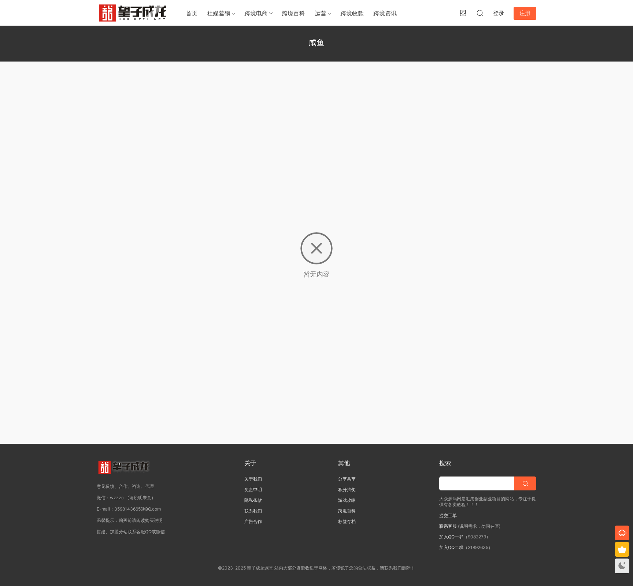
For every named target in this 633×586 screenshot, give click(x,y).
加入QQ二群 (451, 547)
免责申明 (253, 489)
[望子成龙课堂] (133, 13)
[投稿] (463, 13)
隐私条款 (253, 500)
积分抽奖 (347, 489)
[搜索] (480, 13)
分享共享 (347, 479)
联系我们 (253, 510)
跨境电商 (256, 13)
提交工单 (448, 515)
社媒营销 (218, 13)
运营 (320, 13)
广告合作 (253, 521)
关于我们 (253, 479)
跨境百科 (293, 13)
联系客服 (448, 526)
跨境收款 (352, 13)
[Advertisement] (316, 124)
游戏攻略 (347, 500)
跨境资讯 (385, 13)
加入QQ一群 (451, 536)
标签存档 (347, 521)
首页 (191, 13)
